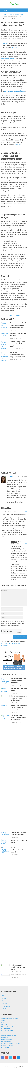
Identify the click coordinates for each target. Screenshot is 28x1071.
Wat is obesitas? (5, 1047)
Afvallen (5, 43)
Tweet (18, 316)
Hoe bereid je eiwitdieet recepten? (10, 1043)
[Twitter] (10, 1057)
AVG (4, 1009)
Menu (5, 10)
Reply (25, 511)
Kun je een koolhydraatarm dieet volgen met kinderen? (17, 354)
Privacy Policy (6, 1006)
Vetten (2, 1022)
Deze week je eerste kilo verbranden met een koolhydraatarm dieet (18, 325)
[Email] (18, 1057)
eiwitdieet (18, 144)
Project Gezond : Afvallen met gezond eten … (18, 967)
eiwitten (14, 47)
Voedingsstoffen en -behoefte (9, 1018)
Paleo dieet (4, 1024)
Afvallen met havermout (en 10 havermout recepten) (19, 708)
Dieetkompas (8, 1067)
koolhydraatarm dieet (7, 59)
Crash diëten (4, 1037)
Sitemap (4, 1003)
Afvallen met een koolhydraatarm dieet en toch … (18, 850)
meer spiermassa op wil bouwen (14, 91)
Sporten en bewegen (6, 1039)
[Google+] (6, 1057)
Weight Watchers (6, 1041)
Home (4, 14)
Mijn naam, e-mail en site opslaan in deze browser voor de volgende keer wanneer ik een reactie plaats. (13, 623)
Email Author (21, 477)
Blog (3, 995)
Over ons (4, 1001)
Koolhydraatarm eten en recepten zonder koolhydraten (19, 698)
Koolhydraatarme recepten (8, 1035)
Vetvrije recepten (5, 1028)
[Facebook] (2, 1057)
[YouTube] (14, 1057)
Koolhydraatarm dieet (16, 14)
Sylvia (11, 476)
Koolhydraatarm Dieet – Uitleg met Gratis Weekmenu (19, 681)
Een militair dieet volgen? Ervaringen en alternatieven (18, 717)
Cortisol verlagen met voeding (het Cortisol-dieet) (17, 344)
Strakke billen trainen (7, 1026)
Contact (4, 998)
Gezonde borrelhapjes (18, 975)
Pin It (10, 316)
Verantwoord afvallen (7, 1045)
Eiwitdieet (3, 1020)
